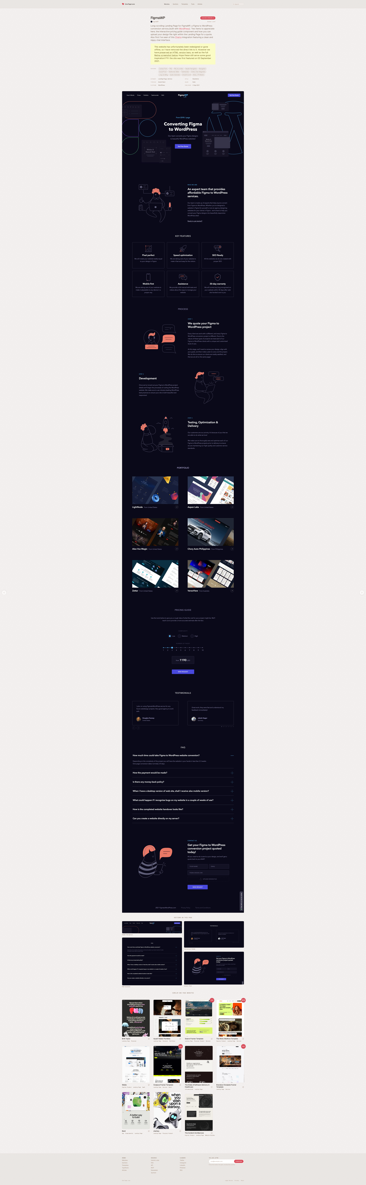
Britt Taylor (126, 1039)
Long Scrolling (163, 75)
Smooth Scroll (186, 75)
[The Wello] (230, 1018)
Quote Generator (175, 75)
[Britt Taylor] (136, 1018)
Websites (125, 1160)
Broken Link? (211, 21)
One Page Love (130, 4)
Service (170, 79)
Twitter (182, 1160)
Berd (124, 1131)
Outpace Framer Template (163, 1085)
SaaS (143, 1087)
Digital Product (221, 1041)
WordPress (184, 28)
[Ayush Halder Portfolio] (167, 1018)
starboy (156, 1131)
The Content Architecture (194, 1133)
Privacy (237, 1180)
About (242, 1180)
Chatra (178, 37)
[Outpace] (167, 1064)
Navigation (202, 68)
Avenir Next (161, 82)
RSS (181, 1170)
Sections (124, 1163)
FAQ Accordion (178, 68)
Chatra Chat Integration (198, 71)
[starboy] (167, 1110)
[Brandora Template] (230, 1064)
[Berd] (136, 1110)
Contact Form (163, 68)
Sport (170, 1087)
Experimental (129, 1133)
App (123, 1133)
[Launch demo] (212, 1039)
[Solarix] (199, 1018)
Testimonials (185, 71)
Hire (152, 1163)
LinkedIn (182, 1165)
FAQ (170, 68)
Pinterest (182, 1167)
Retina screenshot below (166, 55)
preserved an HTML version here (175, 52)
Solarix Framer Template (194, 1039)
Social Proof (162, 71)
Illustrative (196, 79)
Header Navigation (191, 68)
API (152, 1165)
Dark (194, 82)
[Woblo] (136, 1064)
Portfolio (172, 1041)
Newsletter (154, 1170)
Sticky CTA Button (198, 75)
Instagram (183, 1163)
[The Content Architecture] (199, 1112)
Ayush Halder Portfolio (161, 1039)
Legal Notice (229, 1180)
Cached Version (207, 18)
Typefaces (125, 1167)
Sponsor (153, 1172)
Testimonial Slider (174, 71)
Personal (133, 1041)
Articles (124, 1170)
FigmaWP (156, 21)
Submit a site (155, 1160)
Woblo (124, 1085)
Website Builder (210, 1135)
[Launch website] (149, 1039)
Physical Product (199, 1041)
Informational (189, 1089)
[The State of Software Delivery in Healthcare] (199, 1064)
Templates (125, 1165)
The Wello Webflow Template (227, 1039)
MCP (152, 1167)
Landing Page (162, 79)
